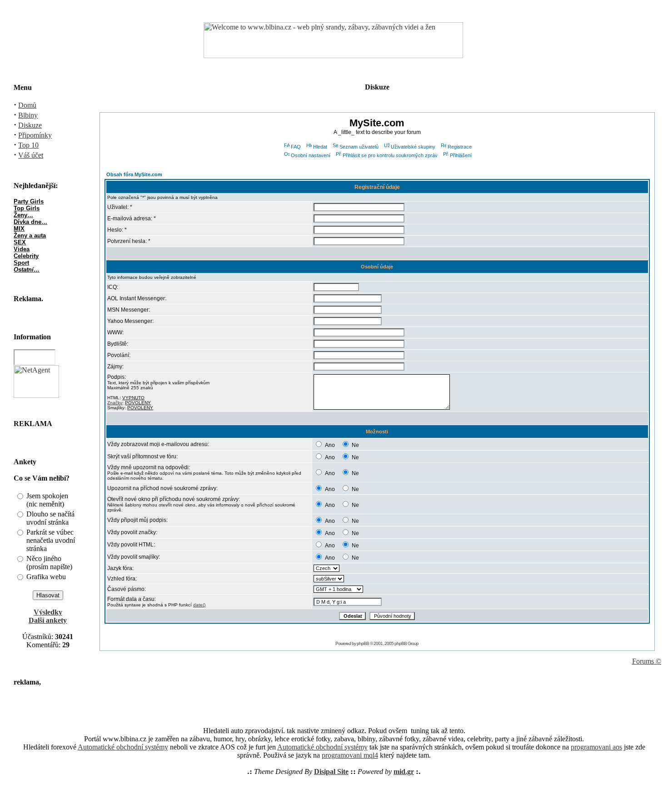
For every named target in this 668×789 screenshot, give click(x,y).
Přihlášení (461, 155)
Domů (27, 105)
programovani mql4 (350, 755)
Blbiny (28, 115)
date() (199, 604)
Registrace (460, 146)
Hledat (320, 146)
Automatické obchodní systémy (123, 747)
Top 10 (28, 145)
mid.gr (404, 771)
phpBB (363, 643)
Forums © (646, 661)
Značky (114, 402)
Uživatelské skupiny (413, 146)
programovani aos (596, 747)
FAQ (296, 146)
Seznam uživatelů (359, 146)
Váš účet (30, 155)
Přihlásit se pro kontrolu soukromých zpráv (390, 155)
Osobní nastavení (310, 155)
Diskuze (30, 125)
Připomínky (35, 135)
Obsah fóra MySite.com (134, 174)
